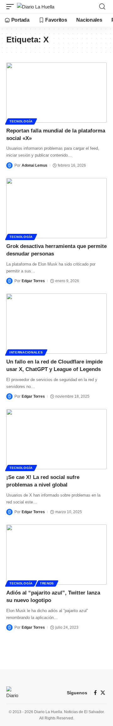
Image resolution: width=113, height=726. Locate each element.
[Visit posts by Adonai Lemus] (9, 165)
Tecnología (21, 121)
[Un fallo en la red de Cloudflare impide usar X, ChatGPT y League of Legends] (56, 323)
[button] (11, 7)
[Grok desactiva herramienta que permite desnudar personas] (56, 208)
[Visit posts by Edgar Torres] (9, 281)
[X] (103, 693)
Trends (47, 583)
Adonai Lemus (34, 165)
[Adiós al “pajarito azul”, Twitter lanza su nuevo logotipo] (56, 554)
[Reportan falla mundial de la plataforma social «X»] (56, 92)
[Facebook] (95, 693)
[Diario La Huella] (35, 7)
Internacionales (26, 352)
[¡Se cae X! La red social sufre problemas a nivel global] (56, 439)
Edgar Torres (33, 281)
